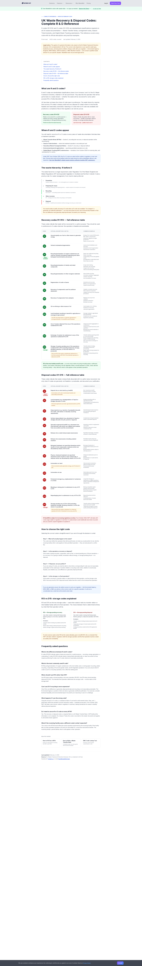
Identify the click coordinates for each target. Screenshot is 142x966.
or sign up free (97, 8)
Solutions (52, 3)
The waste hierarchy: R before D (52, 69)
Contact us (50, 759)
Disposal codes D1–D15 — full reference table (55, 73)
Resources (69, 3)
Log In (106, 3)
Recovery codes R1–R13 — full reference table (56, 71)
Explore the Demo (84, 8)
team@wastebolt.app (64, 759)
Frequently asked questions (51, 80)
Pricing (89, 3)
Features (59, 3)
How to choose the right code (51, 75)
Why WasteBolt (80, 3)
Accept (120, 963)
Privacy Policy (87, 963)
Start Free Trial (115, 3)
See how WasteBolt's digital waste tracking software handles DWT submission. (72, 160)
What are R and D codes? (50, 64)
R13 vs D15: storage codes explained (53, 78)
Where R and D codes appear (51, 66)
